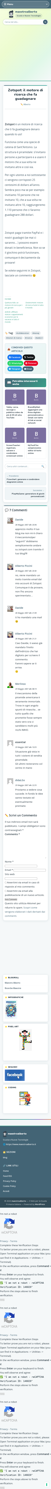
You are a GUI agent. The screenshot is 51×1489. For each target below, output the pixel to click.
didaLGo (20, 780)
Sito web (10, 874)
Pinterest (32, 363)
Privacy (4, 1241)
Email (9, 870)
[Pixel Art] (25, 1040)
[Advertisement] (25, 52)
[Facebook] (25, 1075)
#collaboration (22, 333)
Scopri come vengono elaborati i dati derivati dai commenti (25, 912)
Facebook (16, 357)
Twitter (29, 357)
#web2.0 (38, 338)
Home (6, 1171)
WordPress (40, 1204)
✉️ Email (28, 369)
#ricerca (28, 338)
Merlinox (20, 684)
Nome (9, 861)
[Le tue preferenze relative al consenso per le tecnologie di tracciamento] (46, 1484)
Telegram (16, 369)
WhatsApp (17, 363)
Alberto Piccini (23, 565)
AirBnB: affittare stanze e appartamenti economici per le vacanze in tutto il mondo (14, 317)
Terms (13, 1241)
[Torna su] (44, 1485)
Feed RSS (7, 1176)
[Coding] (25, 1098)
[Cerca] (45, 22)
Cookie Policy (9, 1186)
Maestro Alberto (12, 982)
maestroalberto (26, 11)
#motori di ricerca (14, 338)
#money (35, 333)
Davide (19, 519)
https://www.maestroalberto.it (21, 1144)
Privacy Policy (9, 1181)
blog (5, 1157)
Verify (2, 1300)
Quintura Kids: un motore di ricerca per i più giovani (14, 305)
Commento (12, 834)
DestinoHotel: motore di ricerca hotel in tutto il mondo (35, 305)
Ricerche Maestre (13, 988)
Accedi (6, 1191)
